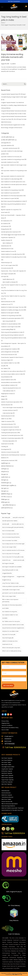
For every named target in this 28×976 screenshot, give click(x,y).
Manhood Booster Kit (6, 301)
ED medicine (4, 223)
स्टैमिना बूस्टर (4, 502)
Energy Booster (5, 229)
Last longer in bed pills (7, 274)
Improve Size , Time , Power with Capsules (12, 271)
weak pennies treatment (8, 460)
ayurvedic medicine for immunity (10, 156)
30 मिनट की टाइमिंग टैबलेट (8, 140)
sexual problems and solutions (9, 382)
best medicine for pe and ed (9, 193)
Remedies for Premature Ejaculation (12, 605)
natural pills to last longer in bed (11, 589)
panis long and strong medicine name (11, 335)
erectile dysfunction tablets (9, 521)
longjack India (20, 576)
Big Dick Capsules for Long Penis (9, 209)
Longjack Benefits (7, 573)
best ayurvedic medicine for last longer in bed (13, 165)
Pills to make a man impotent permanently (10, 600)
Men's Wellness (7, 243)
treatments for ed (7, 644)
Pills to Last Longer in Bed (9, 596)
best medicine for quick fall (8, 198)
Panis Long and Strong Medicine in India (11, 332)
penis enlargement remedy (8, 352)
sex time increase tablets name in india (12, 374)
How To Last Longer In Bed (8, 265)
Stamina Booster (5, 405)
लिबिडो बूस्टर (4, 499)
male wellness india (8, 391)
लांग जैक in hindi (5, 497)
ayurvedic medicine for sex (8, 162)
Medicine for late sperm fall (8, 313)
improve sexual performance (11, 388)
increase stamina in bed (9, 410)
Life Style (3, 276)
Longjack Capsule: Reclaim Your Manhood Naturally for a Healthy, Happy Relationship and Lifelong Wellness (13, 105)
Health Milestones (7, 279)
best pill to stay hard (18, 517)
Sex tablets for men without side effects (12, 371)
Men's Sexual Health (8, 321)
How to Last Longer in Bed (9, 547)
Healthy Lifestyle (5, 240)
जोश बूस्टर (3, 474)
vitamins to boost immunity (8, 452)
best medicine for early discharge (10, 179)
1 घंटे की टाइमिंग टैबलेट (6, 137)
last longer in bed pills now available (12, 567)
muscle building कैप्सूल (7, 329)
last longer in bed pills (8, 563)
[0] (25, 7)
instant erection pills (18, 560)
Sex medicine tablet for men (9, 363)
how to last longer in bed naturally (12, 407)
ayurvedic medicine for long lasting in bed (12, 159)
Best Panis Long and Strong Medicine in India (13, 201)
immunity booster (6, 268)
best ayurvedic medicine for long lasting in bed (14, 170)
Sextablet (4, 618)
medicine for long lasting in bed (9, 315)
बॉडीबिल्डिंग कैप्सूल (5, 494)
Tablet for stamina (6, 421)
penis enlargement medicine (9, 349)
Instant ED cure (6, 560)
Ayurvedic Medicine (6, 145)
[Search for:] (14, 84)
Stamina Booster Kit (6, 416)
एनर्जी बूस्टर (4, 469)
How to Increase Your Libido (9, 540)
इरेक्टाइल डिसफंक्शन (6, 466)
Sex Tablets (4, 368)
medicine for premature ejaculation (11, 318)
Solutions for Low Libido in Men (10, 631)
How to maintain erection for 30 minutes (13, 550)
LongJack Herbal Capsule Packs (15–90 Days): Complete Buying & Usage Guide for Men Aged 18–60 (14, 97)
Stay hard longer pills (7, 638)
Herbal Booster (5, 246)
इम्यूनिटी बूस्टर (4, 463)
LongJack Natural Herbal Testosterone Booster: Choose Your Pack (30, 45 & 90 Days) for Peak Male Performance (13, 119)
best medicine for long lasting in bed (11, 190)
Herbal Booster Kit (6, 248)
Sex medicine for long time (9, 611)
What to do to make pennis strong (11, 651)
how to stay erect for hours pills (10, 553)
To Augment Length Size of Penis (10, 430)
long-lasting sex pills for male (10, 570)
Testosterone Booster (7, 424)
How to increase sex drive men (10, 534)
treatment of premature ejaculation (11, 438)
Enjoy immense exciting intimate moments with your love (12, 57)
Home (2, 23)
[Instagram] (8, 714)
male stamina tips (8, 413)
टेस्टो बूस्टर (3, 480)
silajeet (3, 399)
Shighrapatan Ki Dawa (7, 393)
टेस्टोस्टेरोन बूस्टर (5, 483)
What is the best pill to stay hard (11, 647)
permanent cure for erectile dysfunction (13, 593)
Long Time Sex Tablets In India (10, 583)
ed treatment (5, 226)
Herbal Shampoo (5, 262)
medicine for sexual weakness (9, 324)
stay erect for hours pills (8, 634)
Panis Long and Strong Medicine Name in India (13, 338)
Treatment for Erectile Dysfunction (10, 435)
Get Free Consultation (14, 1)
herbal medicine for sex (7, 251)
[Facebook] (3, 714)
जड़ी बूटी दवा (4, 471)
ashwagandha (5, 142)
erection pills (5, 524)
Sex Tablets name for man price (11, 621)
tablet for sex (4, 418)
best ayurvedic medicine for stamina (11, 176)
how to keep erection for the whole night (13, 544)
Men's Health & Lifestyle (9, 282)
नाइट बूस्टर (3, 488)
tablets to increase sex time (10, 641)
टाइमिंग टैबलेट (4, 477)
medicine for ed (5, 304)
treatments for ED (6, 444)
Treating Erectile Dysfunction (9, 432)
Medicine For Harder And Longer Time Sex (12, 307)
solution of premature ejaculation (10, 402)
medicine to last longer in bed (9, 326)
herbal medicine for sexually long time (11, 254)
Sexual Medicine (5, 377)
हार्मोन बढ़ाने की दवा (6, 508)
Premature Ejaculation (9, 441)
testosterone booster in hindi (9, 427)
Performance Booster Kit (7, 354)
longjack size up (6, 580)
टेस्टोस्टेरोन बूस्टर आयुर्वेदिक (7, 485)
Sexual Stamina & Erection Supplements (13, 628)
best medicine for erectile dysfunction (11, 182)
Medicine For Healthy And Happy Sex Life (12, 310)
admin (14, 64)
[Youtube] (11, 714)
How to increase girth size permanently (12, 527)
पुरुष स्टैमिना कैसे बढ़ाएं (8, 505)
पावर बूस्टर (3, 491)
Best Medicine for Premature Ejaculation (12, 195)
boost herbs (4, 212)
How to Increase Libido (8, 530)
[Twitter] (5, 714)
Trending (3, 446)
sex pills (3, 366)
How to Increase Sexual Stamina (11, 537)
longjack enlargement (8, 576)
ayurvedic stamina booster (10, 148)
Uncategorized (5, 449)
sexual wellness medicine (8, 385)
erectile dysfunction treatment (9, 232)
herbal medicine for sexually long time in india (13, 257)
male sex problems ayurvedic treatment (13, 586)
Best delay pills (6, 517)
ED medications (5, 221)
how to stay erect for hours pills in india (12, 557)
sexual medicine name (7, 379)
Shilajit (3, 396)
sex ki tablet (5, 608)
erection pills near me (18, 524)
